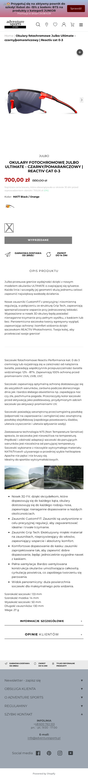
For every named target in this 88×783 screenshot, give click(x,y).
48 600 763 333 (45, 724)
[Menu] (81, 24)
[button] (81, 100)
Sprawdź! (76, 8)
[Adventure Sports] (15, 24)
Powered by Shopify (44, 773)
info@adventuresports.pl (44, 738)
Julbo (44, 156)
